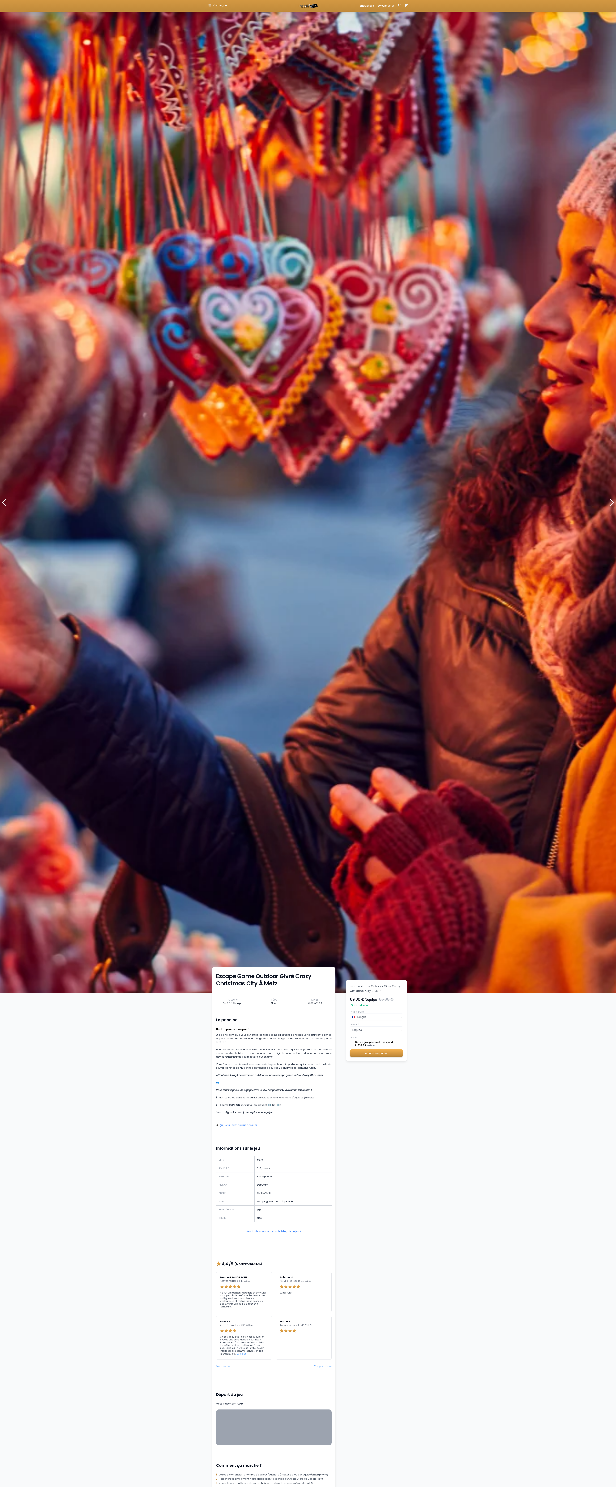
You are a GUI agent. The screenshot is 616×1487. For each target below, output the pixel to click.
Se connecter (386, 5)
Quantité (354, 1024)
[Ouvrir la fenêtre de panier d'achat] (405, 5)
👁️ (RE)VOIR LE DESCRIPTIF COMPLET (236, 1125)
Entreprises (367, 5)
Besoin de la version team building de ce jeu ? (274, 1231)
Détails (371, 1045)
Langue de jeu (357, 1012)
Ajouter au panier (376, 1053)
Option (353, 1037)
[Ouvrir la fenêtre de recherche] (400, 5)
